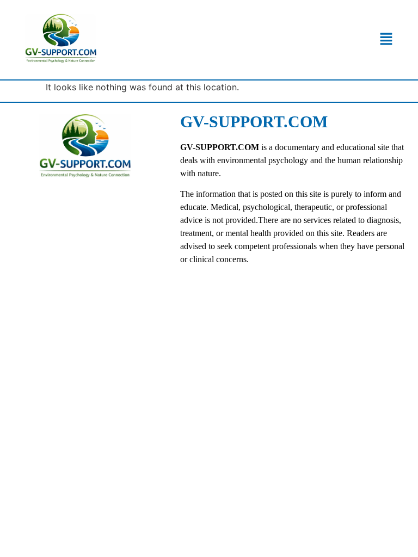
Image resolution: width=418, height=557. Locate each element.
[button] (386, 40)
